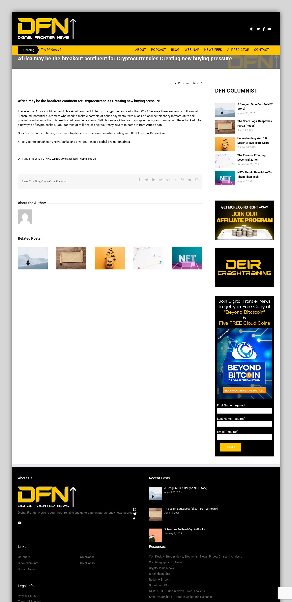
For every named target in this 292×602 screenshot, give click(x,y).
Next (196, 83)
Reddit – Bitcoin (159, 579)
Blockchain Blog (159, 574)
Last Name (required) (231, 419)
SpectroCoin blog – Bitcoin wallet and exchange (181, 597)
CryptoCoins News (161, 568)
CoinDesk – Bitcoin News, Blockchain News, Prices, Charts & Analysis (195, 556)
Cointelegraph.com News (166, 562)
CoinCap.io (87, 563)
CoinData (24, 557)
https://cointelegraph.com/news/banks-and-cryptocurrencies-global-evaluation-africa (74, 142)
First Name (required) (231, 405)
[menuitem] (140, 49)
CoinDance (87, 557)
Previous (184, 83)
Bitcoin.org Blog (159, 585)
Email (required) (227, 432)
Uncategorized (70, 158)
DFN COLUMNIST (52, 158)
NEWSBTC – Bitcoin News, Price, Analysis (177, 591)
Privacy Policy (27, 596)
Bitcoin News (27, 569)
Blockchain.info (28, 563)
